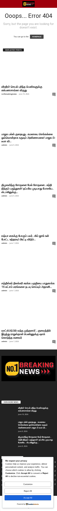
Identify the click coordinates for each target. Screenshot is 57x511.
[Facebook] (23, 388)
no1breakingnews (9, 94)
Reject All (28, 491)
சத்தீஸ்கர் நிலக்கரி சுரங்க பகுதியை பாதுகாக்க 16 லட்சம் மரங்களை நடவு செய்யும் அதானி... (28, 285)
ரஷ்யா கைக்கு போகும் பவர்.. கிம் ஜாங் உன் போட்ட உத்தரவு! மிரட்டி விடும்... (25, 237)
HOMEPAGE (36, 37)
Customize (27, 484)
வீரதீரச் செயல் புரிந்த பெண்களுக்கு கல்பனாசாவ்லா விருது (21, 88)
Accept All (28, 498)
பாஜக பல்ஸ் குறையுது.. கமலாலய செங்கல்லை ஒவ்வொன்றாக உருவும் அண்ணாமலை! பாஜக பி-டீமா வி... (28, 137)
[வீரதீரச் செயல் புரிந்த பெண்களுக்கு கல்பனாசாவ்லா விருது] (28, 69)
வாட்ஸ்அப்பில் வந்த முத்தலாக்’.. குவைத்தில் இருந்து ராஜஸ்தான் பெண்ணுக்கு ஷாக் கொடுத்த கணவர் (26, 334)
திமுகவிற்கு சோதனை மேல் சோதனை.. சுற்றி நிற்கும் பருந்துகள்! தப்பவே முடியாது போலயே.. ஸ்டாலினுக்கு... (27, 188)
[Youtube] (34, 388)
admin (4, 145)
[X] (29, 388)
